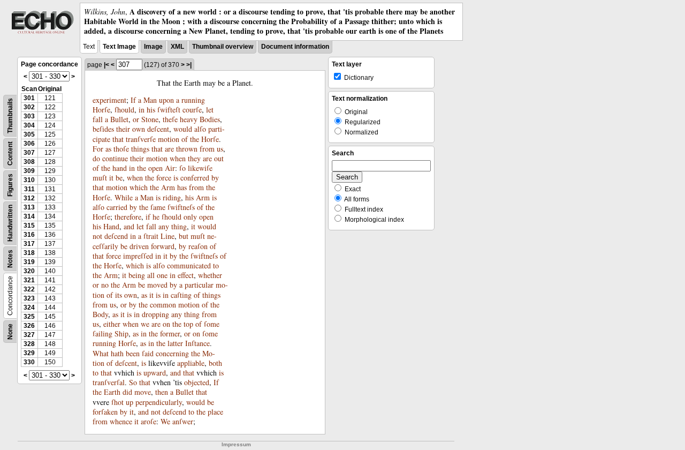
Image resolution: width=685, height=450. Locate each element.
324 (29, 307)
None (10, 332)
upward (154, 373)
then (161, 392)
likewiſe (200, 168)
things (140, 149)
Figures (10, 185)
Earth (112, 392)
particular (199, 285)
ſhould (124, 109)
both (215, 363)
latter (175, 343)
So (133, 382)
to (216, 265)
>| (189, 65)
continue (115, 158)
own (138, 129)
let (210, 109)
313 (29, 207)
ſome (211, 324)
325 (29, 316)
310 (29, 180)
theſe (170, 119)
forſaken (105, 412)
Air (170, 168)
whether (210, 275)
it (111, 177)
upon (166, 100)
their (123, 129)
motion (168, 139)
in (141, 109)
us (220, 149)
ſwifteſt (168, 109)
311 (29, 189)
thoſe (121, 149)
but (183, 236)
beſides (103, 129)
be (119, 177)
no (105, 285)
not (97, 236)
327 (29, 335)
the (194, 139)
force (163, 177)
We (165, 421)
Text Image (119, 46)
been (133, 353)
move (142, 392)
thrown (186, 149)
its (118, 295)
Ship (121, 333)
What (101, 353)
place (215, 412)
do (96, 158)
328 (29, 344)
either (111, 324)
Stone (149, 119)
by (215, 177)
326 (29, 325)
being (136, 275)
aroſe (148, 421)
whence (121, 421)
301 (29, 98)
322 (29, 289)
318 (29, 253)
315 (29, 225)
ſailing (102, 333)
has (182, 187)
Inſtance (197, 343)
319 (29, 262)
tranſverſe (141, 139)
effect (186, 275)
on (166, 324)
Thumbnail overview (222, 46)
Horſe (101, 109)
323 (29, 298)
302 (29, 107)
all (151, 275)
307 (29, 152)
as (108, 149)
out (219, 158)
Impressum (236, 444)
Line (167, 236)
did (127, 392)
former (170, 333)
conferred (194, 177)
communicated (189, 265)
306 (29, 143)
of (184, 139)
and (129, 226)
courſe (192, 109)
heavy (188, 119)
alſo (200, 129)
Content (10, 153)
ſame (157, 207)
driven (139, 246)
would (182, 129)
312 (29, 198)
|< (106, 65)
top (188, 324)
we (145, 324)
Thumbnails (10, 115)
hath (117, 353)
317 (29, 244)
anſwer (182, 421)
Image (153, 46)
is (175, 177)
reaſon (198, 246)
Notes (10, 259)
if (148, 217)
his (151, 109)
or (136, 119)
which (139, 187)
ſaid (148, 353)
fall (98, 119)
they (194, 158)
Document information (295, 46)
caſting (181, 295)
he (156, 217)
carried (116, 207)
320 (29, 271)
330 (29, 362)
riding (172, 197)
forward (162, 246)
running (193, 100)
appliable (190, 363)
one (162, 275)
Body (100, 314)
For (98, 149)
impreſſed (138, 256)
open (155, 168)
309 (29, 171)
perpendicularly (158, 402)
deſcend (116, 236)
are (169, 149)
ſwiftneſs (181, 207)
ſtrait (150, 236)
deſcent (158, 129)
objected (196, 382)
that (118, 139)
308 (29, 162)
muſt (100, 177)
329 (29, 353)
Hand (111, 226)
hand (119, 168)
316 (29, 234)
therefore (128, 217)
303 (29, 116)
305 (29, 134)
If (133, 100)
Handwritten (10, 223)
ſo (182, 168)
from (207, 149)
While (124, 197)
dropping (155, 314)
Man (150, 100)
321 (29, 280)
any (163, 226)
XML (177, 46)
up (129, 402)
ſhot (117, 402)
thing (179, 226)
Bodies (210, 119)
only (190, 217)
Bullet (119, 119)
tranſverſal (109, 382)
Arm (168, 187)
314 (29, 216)
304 (29, 125)
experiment (109, 100)
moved (157, 285)
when (178, 158)
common (163, 304)
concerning (172, 353)
